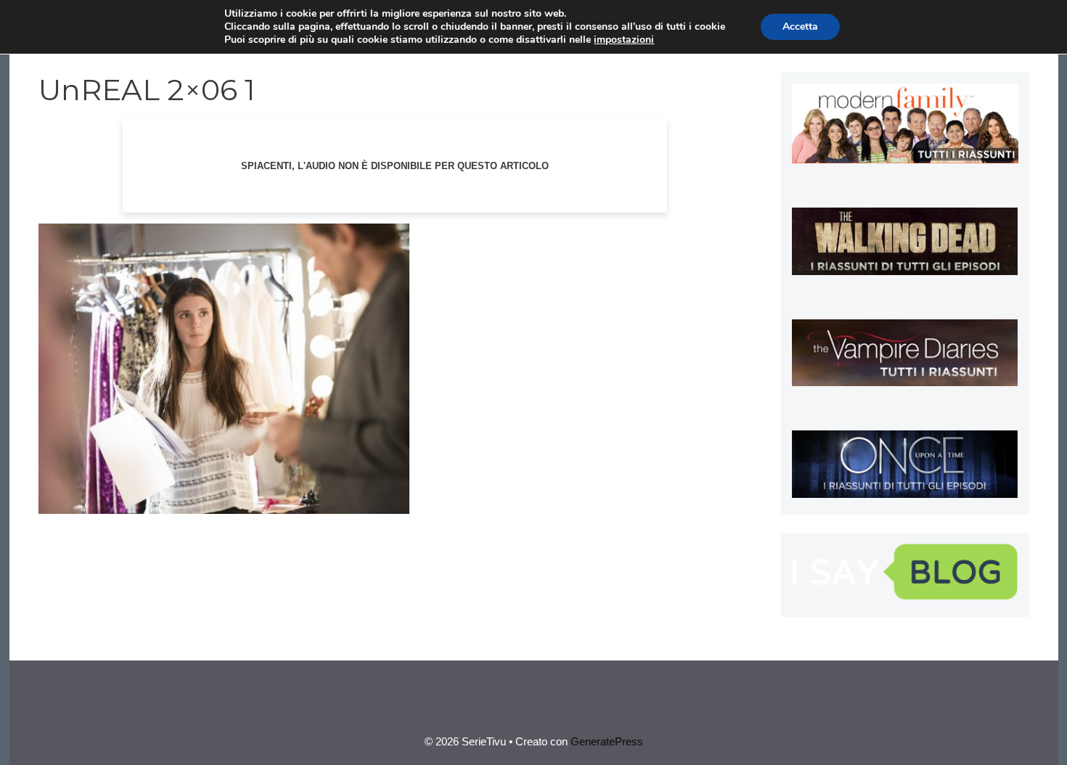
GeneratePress (607, 741)
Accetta (800, 26)
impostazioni (624, 39)
